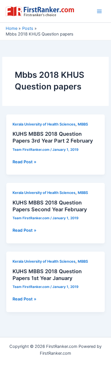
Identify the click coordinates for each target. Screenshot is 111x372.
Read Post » (24, 162)
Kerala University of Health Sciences (44, 124)
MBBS (83, 124)
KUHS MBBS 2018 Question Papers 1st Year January (47, 274)
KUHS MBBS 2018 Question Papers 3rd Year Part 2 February (53, 137)
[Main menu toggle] (99, 11)
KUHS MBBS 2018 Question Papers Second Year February (50, 205)
